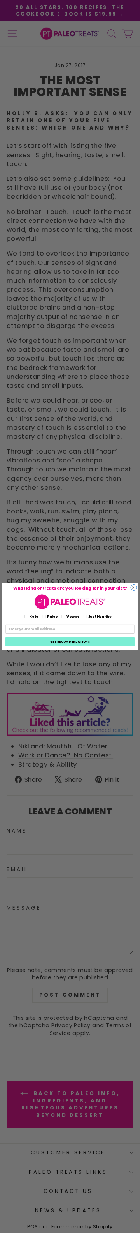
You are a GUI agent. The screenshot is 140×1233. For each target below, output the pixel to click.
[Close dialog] (134, 588)
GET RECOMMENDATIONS (70, 641)
